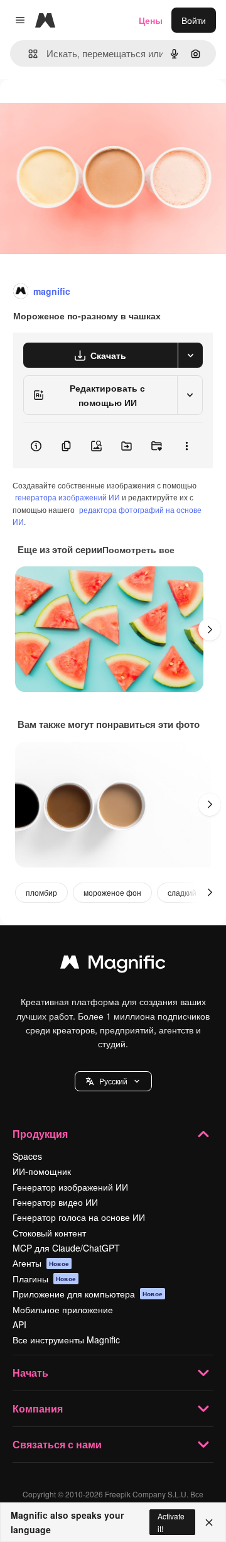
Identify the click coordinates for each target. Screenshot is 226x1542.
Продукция (40, 1133)
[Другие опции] (186, 445)
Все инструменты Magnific (66, 1339)
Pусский (113, 1081)
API (19, 1324)
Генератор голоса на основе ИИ (79, 1217)
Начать (30, 1372)
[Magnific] (113, 964)
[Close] (209, 1522)
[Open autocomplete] (28, 53)
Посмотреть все (138, 549)
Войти (193, 20)
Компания (38, 1408)
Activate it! (171, 1522)
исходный (84, 107)
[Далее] (209, 629)
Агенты (41, 1263)
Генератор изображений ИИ (70, 1187)
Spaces (27, 1156)
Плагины (44, 1278)
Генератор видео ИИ (55, 1202)
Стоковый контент (49, 1232)
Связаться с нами (57, 1444)
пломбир (41, 892)
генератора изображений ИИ (67, 497)
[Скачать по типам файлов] (190, 355)
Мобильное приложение (63, 1309)
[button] (113, 1081)
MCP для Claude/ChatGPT (66, 1248)
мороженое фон (112, 892)
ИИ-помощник (42, 1171)
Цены (151, 20)
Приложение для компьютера (88, 1293)
